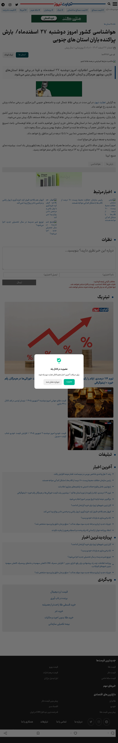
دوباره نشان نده (52, 382)
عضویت (69, 381)
